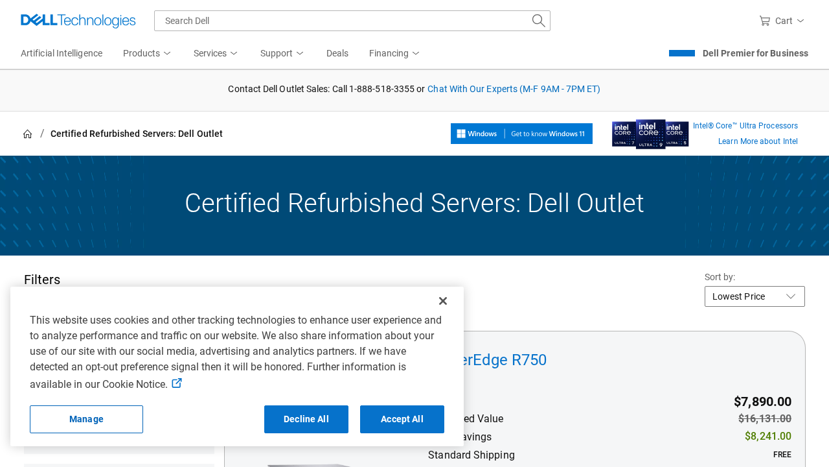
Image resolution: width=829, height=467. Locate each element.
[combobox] (352, 20)
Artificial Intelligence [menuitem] (61, 53)
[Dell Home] (28, 133)
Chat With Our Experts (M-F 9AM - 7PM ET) (513, 89)
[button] (784, 21)
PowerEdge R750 (487, 360)
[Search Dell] (539, 20)
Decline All (306, 419)
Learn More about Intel (758, 141)
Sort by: (720, 277)
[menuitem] (148, 54)
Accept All (402, 419)
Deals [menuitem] (337, 53)
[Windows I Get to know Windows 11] (522, 133)
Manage (86, 419)
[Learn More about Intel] (650, 131)
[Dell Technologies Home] (78, 21)
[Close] (443, 301)
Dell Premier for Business (755, 53)
